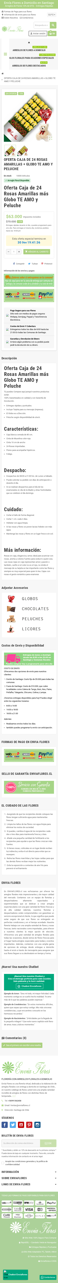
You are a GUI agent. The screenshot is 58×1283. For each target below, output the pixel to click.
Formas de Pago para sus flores (17, 11)
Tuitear (35, 264)
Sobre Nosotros (11, 18)
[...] (14, 1096)
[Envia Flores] (13, 29)
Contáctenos (27, 18)
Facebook (5, 1125)
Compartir (20, 264)
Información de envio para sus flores (19, 14)
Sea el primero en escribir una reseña (22, 1045)
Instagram (37, 1125)
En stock (7, 176)
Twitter (13, 1125)
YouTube (21, 1125)
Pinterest (48, 264)
